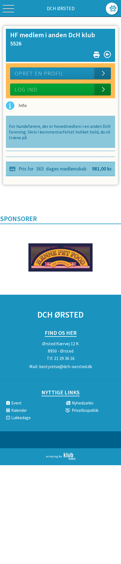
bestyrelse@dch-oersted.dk (65, 366)
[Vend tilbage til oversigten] (107, 54)
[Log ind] (112, 9)
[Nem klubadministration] (60, 459)
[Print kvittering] (96, 53)
